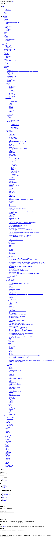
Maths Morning (8, 454)
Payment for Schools (5, 467)
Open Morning (8, 442)
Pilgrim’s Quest (8, 453)
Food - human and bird (12, 243)
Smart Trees (10, 136)
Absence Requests (6, 53)
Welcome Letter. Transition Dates (10, 45)
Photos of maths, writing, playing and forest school (16, 230)
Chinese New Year (11, 288)
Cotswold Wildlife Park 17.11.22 (15, 171)
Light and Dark (11, 249)
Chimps (8, 257)
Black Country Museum (12, 354)
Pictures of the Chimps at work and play (14, 234)
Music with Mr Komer (9, 440)
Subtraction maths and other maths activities (15, 133)
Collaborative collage (12, 388)
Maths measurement (11, 374)
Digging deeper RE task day (13, 346)
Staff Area (5, 14)
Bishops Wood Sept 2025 (12, 87)
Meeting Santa (11, 290)
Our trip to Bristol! (11, 132)
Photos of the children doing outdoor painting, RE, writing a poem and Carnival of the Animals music (22, 222)
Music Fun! (10, 217)
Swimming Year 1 (11, 281)
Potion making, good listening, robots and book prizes (16, 334)
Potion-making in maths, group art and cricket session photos (17, 319)
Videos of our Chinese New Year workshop (15, 261)
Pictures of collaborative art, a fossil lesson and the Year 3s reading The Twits (19, 258)
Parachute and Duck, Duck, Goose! (14, 218)
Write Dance (9, 81)
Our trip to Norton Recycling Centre (14, 317)
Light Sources (11, 194)
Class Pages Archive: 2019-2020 (10, 254)
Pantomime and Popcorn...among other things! (15, 190)
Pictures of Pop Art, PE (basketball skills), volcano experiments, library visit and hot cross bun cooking (23, 259)
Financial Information (7, 40)
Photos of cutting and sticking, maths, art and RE (15, 221)
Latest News (5, 43)
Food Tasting (12, 169)
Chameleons (9, 278)
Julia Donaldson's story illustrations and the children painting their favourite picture (20, 235)
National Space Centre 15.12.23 (15, 128)
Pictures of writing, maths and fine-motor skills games (16, 240)
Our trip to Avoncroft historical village (14, 272)
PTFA (4, 58)
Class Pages (5, 67)
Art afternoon (11, 372)
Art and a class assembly (12, 313)
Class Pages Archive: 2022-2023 (10, 130)
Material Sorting (11, 298)
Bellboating (10, 89)
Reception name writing (12, 197)
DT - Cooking (11, 103)
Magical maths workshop (12, 386)
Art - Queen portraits (12, 152)
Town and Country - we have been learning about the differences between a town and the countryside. (23, 211)
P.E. (9, 142)
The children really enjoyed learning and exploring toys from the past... (18, 357)
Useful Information (6, 55)
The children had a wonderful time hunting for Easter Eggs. (17, 359)
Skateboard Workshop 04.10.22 (15, 175)
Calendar (5, 42)
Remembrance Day (11, 201)
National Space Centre (12, 105)
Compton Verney (8, 434)
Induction (7, 8)
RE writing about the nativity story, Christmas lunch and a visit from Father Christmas (20, 266)
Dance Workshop (11, 341)
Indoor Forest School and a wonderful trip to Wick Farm (16, 323)
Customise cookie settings (10, 512)
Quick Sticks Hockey (12, 154)
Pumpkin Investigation (10, 77)
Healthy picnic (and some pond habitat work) (15, 370)
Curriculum (5, 20)
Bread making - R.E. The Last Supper (14, 185)
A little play (10, 304)
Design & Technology (9, 29)
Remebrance (7, 445)
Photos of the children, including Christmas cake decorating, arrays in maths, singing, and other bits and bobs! (24, 232)
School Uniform (6, 52)
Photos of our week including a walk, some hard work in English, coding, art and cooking (21, 333)
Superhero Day (11, 287)
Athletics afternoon (11, 375)
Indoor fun (10, 207)
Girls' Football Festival (12, 408)
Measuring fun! (11, 181)
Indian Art (7, 429)
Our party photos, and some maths (13, 224)
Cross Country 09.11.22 (14, 172)
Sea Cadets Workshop (14, 101)
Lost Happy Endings (12, 253)
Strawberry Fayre (8, 432)
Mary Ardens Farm (11, 85)
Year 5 (6, 65)
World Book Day (11, 106)
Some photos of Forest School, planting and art (15, 226)
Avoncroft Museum (10, 70)
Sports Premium (6, 36)
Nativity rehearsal (11, 267)
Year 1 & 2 (7, 64)
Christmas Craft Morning (10, 73)
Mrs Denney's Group (10, 425)
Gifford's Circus (11, 282)
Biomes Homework (13, 173)
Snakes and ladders (11, 209)
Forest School (11, 183)
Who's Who (5, 12)
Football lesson (11, 377)
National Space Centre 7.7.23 (15, 159)
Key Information (4, 16)
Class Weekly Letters (12, 256)
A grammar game (11, 309)
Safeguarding (5, 17)
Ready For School (8, 46)
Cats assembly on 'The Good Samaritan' (14, 289)
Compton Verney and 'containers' (13, 379)
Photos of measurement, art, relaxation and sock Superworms (17, 320)
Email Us (3, 479)
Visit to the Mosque (13, 168)
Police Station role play (12, 214)
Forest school (11, 213)
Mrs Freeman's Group (10, 424)
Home (3, 6)
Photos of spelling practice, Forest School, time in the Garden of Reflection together (20, 229)
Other (8, 426)
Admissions (5, 32)
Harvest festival (11, 151)
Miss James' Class (8, 82)
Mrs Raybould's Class (10, 113)
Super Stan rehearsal (11, 285)
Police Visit (12, 167)
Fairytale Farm (11, 114)
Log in (12, 1)
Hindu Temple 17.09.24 (12, 96)
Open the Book (8, 464)
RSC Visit (7, 463)
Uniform (7, 48)
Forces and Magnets (11, 244)
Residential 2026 (11, 99)
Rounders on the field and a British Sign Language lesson (17, 305)
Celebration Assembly (8, 461)
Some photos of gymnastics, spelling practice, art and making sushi (18, 327)
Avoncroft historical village (12, 390)
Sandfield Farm (11, 293)
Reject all (2, 512)
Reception (7, 63)
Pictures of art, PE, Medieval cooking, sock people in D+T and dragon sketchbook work (21, 271)
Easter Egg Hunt (11, 284)
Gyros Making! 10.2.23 (14, 165)
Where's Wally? (11, 321)
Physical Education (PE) (9, 26)
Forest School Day (11, 191)
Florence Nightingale (12, 196)
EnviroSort (10, 88)
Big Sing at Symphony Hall (12, 398)
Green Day (10, 306)
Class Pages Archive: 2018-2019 (10, 280)
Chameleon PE (8, 431)
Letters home (10, 344)
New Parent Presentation (9, 47)
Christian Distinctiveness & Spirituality (11, 39)
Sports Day (10, 303)
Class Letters (10, 353)
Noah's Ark (10, 150)
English (7, 23)
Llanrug (7, 448)
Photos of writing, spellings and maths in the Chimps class (17, 228)
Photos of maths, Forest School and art (14, 239)
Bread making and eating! (12, 140)
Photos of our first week (12, 276)
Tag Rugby (10, 111)
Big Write (10, 351)
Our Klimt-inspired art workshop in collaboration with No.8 (17, 316)
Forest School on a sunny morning (13, 383)
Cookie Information (4, 499)
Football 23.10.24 (11, 110)
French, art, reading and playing (13, 325)
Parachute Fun (11, 186)
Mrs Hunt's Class (8, 83)
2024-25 (7, 37)
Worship (7, 57)
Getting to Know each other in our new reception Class (13, 447)
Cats (7, 178)
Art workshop (11, 347)
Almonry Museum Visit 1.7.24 (15, 124)
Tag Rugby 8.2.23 (11, 147)
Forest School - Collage (12, 179)
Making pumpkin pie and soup (13, 212)
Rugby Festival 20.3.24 (14, 119)
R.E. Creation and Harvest (12, 342)
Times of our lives (8, 458)
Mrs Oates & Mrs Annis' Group (11, 423)
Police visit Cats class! (12, 134)
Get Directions (5, 480)
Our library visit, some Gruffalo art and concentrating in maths (17, 314)
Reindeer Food (9, 74)
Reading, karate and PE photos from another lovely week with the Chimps (19, 332)
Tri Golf (10, 411)
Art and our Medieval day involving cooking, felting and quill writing (18, 270)
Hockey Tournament (13, 174)
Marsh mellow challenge (12, 155)
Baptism (10, 286)
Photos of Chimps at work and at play (14, 238)
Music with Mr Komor (12, 203)
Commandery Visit (8, 435)
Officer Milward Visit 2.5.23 (14, 163)
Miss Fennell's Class (8, 98)
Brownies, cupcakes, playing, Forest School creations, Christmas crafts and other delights (21, 330)
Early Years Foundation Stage (10, 21)
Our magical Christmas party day (13, 231)
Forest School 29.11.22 (14, 170)
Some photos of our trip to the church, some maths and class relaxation (18, 275)
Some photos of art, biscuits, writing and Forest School (16, 268)
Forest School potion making (13, 210)
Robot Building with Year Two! (13, 295)
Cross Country (7, 446)
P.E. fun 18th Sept (11, 216)
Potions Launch (11, 108)
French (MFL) (7, 31)
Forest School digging (12, 310)
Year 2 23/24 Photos (11, 145)
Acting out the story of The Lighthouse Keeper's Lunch (16, 180)
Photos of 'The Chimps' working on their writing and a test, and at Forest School (20, 223)
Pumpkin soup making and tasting (11, 76)
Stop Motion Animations (14, 127)
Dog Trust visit (11, 153)
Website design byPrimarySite (6, 502)
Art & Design (7, 28)
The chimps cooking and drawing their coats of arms (16, 269)
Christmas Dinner (11, 189)
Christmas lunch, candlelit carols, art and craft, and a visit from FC (18, 329)
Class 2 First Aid (8, 456)
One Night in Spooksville (9, 437)
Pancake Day (11, 364)
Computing (7, 30)
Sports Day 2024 (8, 422)
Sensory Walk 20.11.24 (10, 417)
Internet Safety (11, 400)
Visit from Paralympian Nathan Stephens (11, 450)
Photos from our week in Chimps (13, 233)
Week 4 (10, 338)
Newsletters (5, 41)
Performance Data (6, 54)
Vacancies (5, 13)
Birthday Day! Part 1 (12, 200)
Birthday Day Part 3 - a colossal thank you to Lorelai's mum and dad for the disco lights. (21, 199)
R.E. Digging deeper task (12, 292)
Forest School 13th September (11, 80)
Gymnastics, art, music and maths (13, 326)
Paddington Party (11, 393)
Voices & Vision (8, 455)
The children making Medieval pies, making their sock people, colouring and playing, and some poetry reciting (24, 273)
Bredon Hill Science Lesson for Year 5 (14, 407)
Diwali (10, 198)
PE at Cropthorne (8, 459)
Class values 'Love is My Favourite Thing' (14, 396)
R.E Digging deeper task (12, 299)
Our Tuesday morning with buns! (13, 302)
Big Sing (7, 436)
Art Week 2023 (8, 427)
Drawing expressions (12, 371)
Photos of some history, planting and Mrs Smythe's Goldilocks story (18, 225)
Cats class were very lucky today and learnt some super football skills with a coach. (20, 356)
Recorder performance (12, 91)
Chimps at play (11, 381)
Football (10, 350)
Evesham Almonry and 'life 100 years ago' (14, 387)
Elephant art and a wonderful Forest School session (16, 322)
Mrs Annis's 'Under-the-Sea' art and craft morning (15, 378)
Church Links (6, 38)
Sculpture (8, 420)
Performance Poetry (10, 419)
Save (8, 536)
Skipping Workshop (8, 452)
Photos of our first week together (13, 241)
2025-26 (10, 100)
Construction (10, 367)
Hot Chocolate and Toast (12, 206)
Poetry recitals (11, 402)
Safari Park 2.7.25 (11, 104)
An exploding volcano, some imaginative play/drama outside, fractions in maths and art (20, 324)
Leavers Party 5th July (14, 123)
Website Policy (4, 500)
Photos (8, 84)
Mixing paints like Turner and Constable (14, 395)
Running (10, 117)
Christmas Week (11, 107)
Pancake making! (9, 69)
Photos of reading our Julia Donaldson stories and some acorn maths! (18, 236)
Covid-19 (5, 33)
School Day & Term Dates (7, 50)
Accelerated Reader (6, 66)
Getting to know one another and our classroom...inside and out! (17, 143)
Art (9, 252)
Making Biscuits (11, 250)
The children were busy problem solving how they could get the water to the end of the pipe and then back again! (24, 355)
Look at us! (10, 248)
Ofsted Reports (6, 19)
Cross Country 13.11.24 (12, 93)
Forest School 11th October (11, 79)
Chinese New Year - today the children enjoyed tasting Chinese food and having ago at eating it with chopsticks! (22, 71)
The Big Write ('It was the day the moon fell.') (15, 384)
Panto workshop (11, 92)
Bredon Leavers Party (14, 160)
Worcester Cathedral (8, 441)
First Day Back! (11, 188)
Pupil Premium (6, 35)
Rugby (10, 349)
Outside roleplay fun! (12, 297)
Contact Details (6, 11)
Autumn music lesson (12, 94)
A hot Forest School (11, 369)
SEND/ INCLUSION (7, 34)
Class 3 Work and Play (9, 457)
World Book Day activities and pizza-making (15, 391)
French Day (10, 118)
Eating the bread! (11, 184)
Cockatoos (8, 242)
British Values (11, 413)
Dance (8, 418)
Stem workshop (11, 97)
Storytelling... (11, 202)
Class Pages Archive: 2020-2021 (10, 177)
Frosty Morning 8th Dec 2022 (13, 137)
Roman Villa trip (11, 348)
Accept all (5, 512)
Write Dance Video (4, 497)
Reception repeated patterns (12, 187)
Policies (5, 18)
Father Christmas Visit (10, 72)
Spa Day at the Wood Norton (15, 158)
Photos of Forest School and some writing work (15, 227)
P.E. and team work (11, 205)
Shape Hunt (10, 296)
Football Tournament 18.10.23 (15, 120)
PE (9, 251)
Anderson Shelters (13, 164)
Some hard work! (11, 307)
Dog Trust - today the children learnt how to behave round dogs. (17, 141)
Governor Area (6, 15)
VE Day (12, 162)
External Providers (8, 56)
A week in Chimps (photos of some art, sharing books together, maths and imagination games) (21, 336)
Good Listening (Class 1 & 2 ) (10, 465)
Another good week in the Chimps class (14, 337)
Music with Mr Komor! (10, 75)
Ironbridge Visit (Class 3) (9, 466)
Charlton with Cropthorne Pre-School (11, 60)
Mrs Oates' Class (9, 121)
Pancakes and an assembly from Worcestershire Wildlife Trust (17, 260)
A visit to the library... (12, 358)
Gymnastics (12, 126)
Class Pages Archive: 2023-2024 (10, 112)
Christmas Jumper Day (12, 192)
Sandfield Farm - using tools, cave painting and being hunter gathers (18, 148)
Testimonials (7, 9)
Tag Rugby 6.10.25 (13, 102)
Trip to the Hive (8, 444)
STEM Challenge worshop (12, 86)
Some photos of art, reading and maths (14, 308)
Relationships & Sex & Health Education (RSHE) (12, 22)
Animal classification (12, 135)
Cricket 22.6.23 (13, 161)
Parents (3, 44)
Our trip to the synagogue (12, 382)
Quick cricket (11, 409)
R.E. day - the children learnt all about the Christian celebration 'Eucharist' (19, 283)
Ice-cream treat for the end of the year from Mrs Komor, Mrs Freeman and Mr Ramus (20, 301)
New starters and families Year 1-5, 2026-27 (10, 49)
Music (6, 27)
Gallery (5, 415)
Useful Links (5, 59)
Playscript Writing (8, 462)
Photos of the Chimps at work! (13, 274)
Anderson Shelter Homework (15, 125)
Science (7, 25)
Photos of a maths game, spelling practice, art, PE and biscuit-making (18, 331)
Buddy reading (11, 394)
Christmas (10, 246)
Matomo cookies (4, 526)
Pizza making (11, 90)
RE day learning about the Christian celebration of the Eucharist (17, 311)
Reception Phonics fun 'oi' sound (13, 182)
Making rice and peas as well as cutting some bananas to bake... (17, 208)
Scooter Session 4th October (13, 138)
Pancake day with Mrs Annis (13, 397)
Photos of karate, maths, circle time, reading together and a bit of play (18, 328)
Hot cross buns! (11, 315)
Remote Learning (6, 62)
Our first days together (12, 339)
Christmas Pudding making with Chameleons (12, 430)
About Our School (8, 10)
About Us (3, 7)
